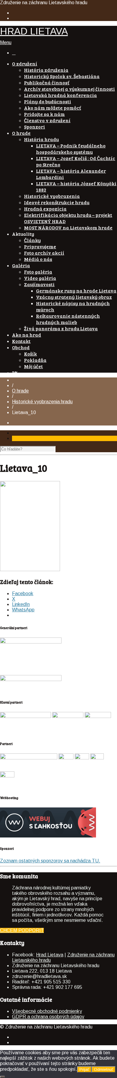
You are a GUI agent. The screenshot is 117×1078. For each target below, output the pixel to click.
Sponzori (34, 126)
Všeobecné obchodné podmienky (47, 1011)
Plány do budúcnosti (47, 101)
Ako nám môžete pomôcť (52, 107)
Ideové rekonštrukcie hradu (56, 202)
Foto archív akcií (44, 253)
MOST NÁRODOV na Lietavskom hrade (68, 227)
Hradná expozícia (45, 208)
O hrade (21, 133)
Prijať (84, 1069)
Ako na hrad (26, 335)
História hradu (41, 139)
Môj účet (33, 366)
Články (32, 240)
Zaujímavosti (39, 284)
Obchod (21, 347)
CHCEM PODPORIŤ (22, 930)
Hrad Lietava (49, 954)
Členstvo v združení (47, 120)
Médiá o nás (38, 259)
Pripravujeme (40, 246)
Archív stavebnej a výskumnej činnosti (69, 89)
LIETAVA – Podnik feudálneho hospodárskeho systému (71, 148)
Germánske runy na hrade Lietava (76, 290)
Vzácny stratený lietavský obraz (74, 297)
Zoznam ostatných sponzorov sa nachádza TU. (50, 860)
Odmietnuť (103, 1069)
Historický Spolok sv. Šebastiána (62, 76)
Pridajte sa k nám (44, 114)
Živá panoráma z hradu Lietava (61, 328)
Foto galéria (38, 271)
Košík (30, 353)
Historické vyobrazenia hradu (42, 401)
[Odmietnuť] (2, 1077)
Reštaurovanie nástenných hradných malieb (68, 319)
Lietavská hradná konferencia (60, 95)
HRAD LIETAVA (34, 31)
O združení (24, 63)
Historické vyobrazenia (52, 196)
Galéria (21, 265)
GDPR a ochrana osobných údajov (48, 1016)
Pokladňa (35, 360)
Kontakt (21, 341)
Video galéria (40, 278)
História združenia (46, 70)
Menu (5, 42)
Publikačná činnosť (46, 82)
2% (15, 372)
